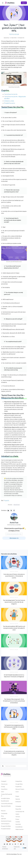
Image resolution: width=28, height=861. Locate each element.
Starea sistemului (5, 847)
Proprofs (6, 500)
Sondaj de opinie (5, 798)
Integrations (19, 781)
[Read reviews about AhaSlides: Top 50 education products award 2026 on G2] (14, 839)
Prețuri (17, 796)
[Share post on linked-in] (8, 510)
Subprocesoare (20, 829)
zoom (17, 791)
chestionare (4, 784)
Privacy (17, 819)
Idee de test (16, 504)
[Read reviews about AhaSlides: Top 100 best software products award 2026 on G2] (8, 839)
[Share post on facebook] (14, 510)
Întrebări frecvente (9, 103)
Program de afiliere (6, 826)
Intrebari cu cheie (9, 101)
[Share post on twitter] (11, 510)
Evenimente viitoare (6, 821)
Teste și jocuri (14, 34)
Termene (18, 816)
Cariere (17, 814)
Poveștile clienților (6, 828)
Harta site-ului (17, 847)
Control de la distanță (6, 803)
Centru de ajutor (5, 823)
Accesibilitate (19, 826)
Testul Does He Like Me (10, 94)
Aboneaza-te (14, 538)
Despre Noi (18, 809)
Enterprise (18, 801)
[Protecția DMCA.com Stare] (24, 847)
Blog (2, 816)
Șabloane (3, 818)
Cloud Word (4, 789)
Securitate (18, 824)
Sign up (24, 2)
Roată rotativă (5, 801)
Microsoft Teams (20, 789)
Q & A (2, 791)
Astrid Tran (6, 37)
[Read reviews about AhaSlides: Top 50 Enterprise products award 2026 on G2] (19, 839)
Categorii (3, 781)
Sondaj (3, 786)
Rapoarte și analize (6, 806)
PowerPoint (19, 786)
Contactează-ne (20, 811)
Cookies (18, 821)
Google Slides (19, 784)
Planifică (18, 799)
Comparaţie (4, 813)
